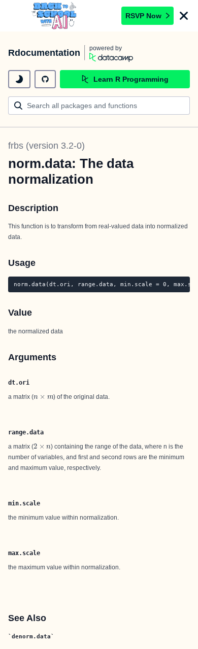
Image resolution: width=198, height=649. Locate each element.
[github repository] (45, 79)
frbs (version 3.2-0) (46, 146)
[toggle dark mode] (19, 79)
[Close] (184, 16)
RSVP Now (143, 16)
